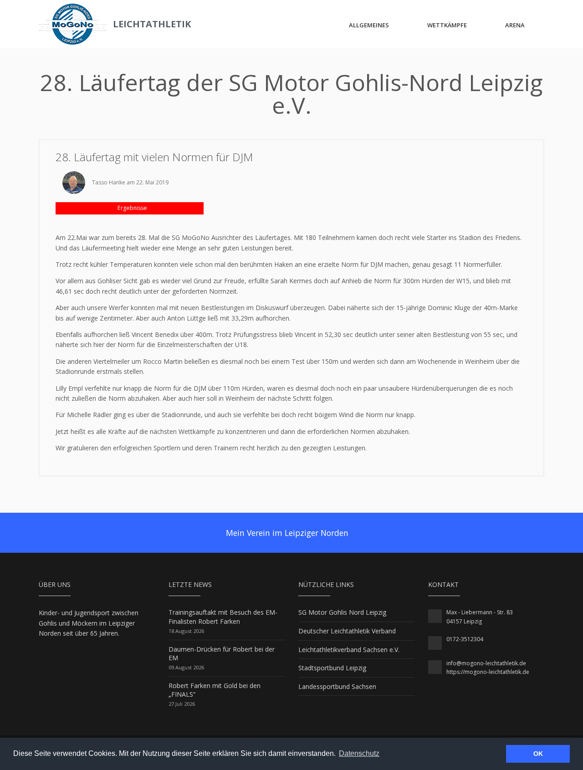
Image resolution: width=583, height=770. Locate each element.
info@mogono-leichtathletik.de (486, 663)
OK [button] (538, 753)
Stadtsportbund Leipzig (332, 667)
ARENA (515, 25)
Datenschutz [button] (359, 753)
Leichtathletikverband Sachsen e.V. (348, 649)
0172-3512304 (464, 639)
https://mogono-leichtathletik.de (487, 672)
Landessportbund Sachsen (337, 686)
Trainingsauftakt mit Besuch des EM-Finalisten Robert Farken (223, 617)
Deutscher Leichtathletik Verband (347, 631)
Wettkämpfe (447, 25)
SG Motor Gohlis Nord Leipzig (342, 612)
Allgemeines (369, 25)
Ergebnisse (131, 208)
